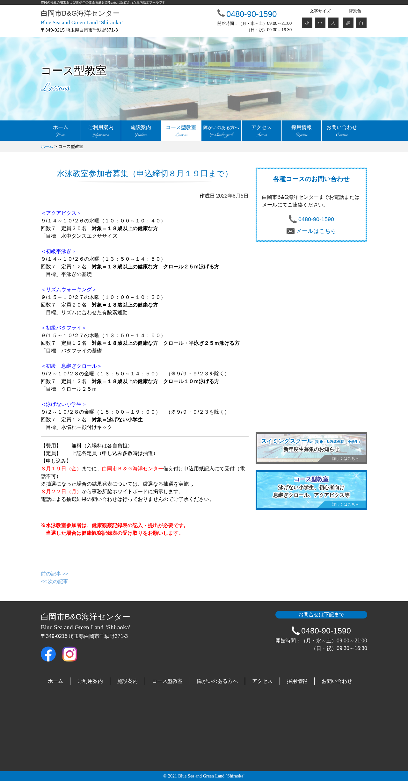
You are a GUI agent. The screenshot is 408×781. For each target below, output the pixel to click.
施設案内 (141, 131)
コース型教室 (181, 131)
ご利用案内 (100, 131)
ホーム (60, 131)
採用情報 (301, 131)
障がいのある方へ (217, 681)
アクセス (261, 131)
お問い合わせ (341, 131)
